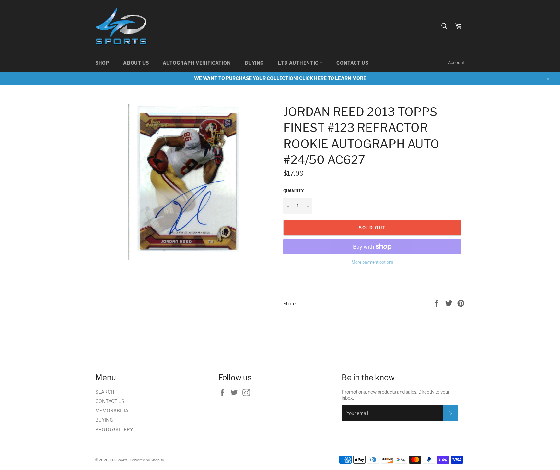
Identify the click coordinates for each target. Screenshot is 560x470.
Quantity (293, 190)
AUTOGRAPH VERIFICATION (197, 62)
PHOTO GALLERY (114, 429)
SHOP (102, 62)
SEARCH (104, 391)
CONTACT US (352, 62)
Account (456, 62)
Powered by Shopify (147, 460)
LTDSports (119, 460)
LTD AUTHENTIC (299, 62)
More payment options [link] (372, 262)
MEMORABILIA (111, 410)
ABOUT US (136, 62)
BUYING (254, 62)
